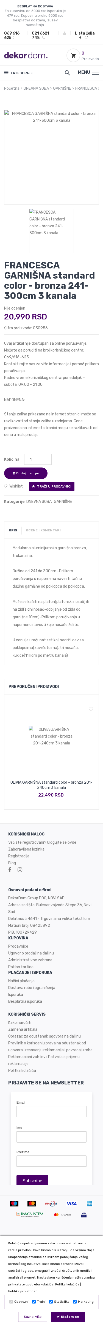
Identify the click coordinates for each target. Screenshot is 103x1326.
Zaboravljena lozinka (26, 849)
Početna (12, 88)
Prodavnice (18, 946)
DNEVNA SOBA (36, 88)
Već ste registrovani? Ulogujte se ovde (42, 842)
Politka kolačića (67, 1284)
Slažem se (69, 1317)
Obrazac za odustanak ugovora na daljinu (44, 1036)
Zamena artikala (22, 1029)
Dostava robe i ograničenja (31, 987)
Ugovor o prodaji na (25, 953)
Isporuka (15, 994)
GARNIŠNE (62, 88)
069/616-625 (16, 357)
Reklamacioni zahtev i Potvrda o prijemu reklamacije (44, 1060)
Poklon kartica (21, 967)
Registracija (18, 856)
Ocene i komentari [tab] (43, 530)
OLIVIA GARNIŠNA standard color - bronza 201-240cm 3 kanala (51, 785)
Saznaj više (32, 1317)
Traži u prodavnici (53, 486)
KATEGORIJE (21, 73)
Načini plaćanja (21, 981)
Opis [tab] (13, 530)
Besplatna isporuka (25, 1001)
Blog (12, 863)
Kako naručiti (19, 1022)
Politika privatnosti (23, 1291)
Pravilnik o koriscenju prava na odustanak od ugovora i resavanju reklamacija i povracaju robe (50, 1046)
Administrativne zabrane (30, 960)
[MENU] (95, 72)
